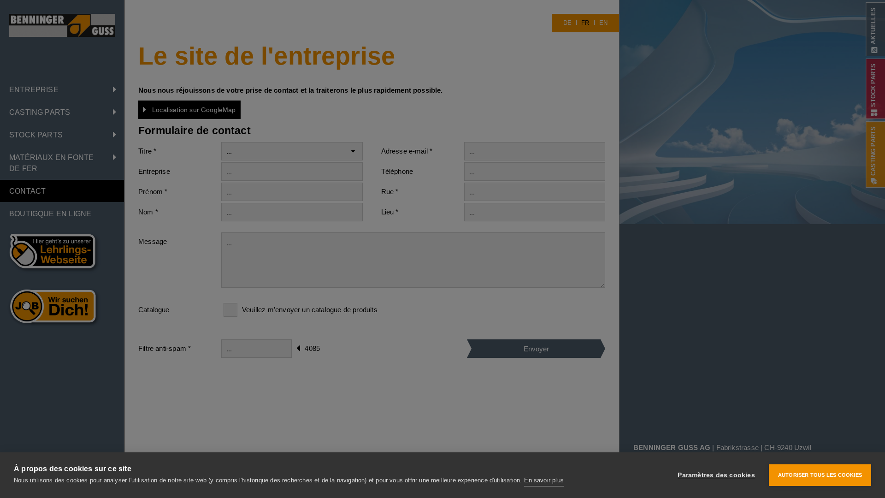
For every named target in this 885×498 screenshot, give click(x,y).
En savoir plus (544, 480)
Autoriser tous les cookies (820, 475)
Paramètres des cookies (716, 475)
